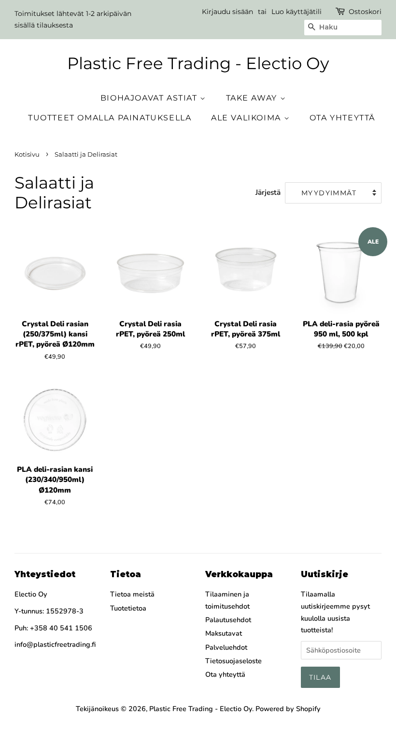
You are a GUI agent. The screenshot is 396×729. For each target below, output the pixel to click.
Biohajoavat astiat (150, 97)
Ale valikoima (247, 117)
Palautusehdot (228, 620)
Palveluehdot (226, 647)
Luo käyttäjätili (296, 11)
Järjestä (268, 192)
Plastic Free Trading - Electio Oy (198, 63)
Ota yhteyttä (342, 117)
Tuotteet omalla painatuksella (109, 117)
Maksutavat (223, 633)
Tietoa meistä (132, 594)
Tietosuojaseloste (233, 661)
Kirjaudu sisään (227, 11)
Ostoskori (365, 11)
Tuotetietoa (128, 608)
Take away (253, 97)
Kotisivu (27, 154)
